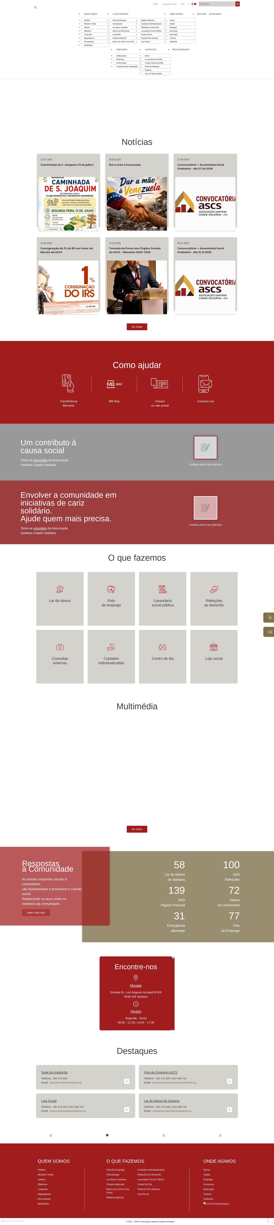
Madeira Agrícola (115, 1197)
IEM (182, 4)
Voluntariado (112, 1174)
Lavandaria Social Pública (150, 1179)
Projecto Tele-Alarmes (148, 1189)
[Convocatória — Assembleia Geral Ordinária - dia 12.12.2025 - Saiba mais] (205, 284)
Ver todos (137, 829)
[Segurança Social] (164, 1135)
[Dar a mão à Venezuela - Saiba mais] (137, 200)
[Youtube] (195, 4)
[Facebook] (192, 4)
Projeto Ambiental (115, 1184)
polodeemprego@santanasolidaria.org (174, 1082)
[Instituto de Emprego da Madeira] (220, 1135)
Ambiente (208, 1199)
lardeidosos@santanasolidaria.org (172, 1111)
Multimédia (43, 1204)
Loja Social (143, 1194)
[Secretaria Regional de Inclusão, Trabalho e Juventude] (107, 1135)
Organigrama (44, 1194)
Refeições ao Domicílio (149, 1174)
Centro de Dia (144, 1184)
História (42, 1170)
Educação (209, 1189)
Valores (41, 1179)
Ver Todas (137, 326)
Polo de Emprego (115, 1170)
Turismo (208, 1194)
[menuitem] (90, 14)
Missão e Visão (46, 1174)
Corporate (43, 1189)
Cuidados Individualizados (150, 1170)
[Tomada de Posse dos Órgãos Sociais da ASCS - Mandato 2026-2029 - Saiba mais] (137, 284)
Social (207, 1170)
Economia (209, 1184)
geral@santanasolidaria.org (65, 1082)
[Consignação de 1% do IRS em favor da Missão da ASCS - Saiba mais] (68, 284)
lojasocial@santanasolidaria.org (68, 1111)
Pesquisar (238, 4)
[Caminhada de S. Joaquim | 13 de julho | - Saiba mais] (68, 200)
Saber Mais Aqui (36, 912)
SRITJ (155, 4)
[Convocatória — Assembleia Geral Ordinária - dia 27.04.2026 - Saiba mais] (205, 200)
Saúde (207, 1174)
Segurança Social (170, 4)
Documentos (44, 1199)
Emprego (208, 1179)
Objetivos (42, 1184)
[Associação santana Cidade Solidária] (51, 1135)
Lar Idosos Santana (116, 1179)
